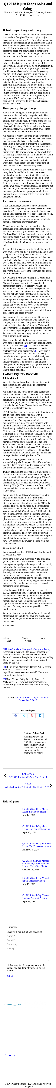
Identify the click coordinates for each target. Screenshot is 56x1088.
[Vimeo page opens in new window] (14, 1055)
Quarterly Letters (24, 697)
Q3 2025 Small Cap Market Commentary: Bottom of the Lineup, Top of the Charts (35, 863)
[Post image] (11, 814)
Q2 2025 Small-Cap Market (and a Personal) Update (35, 879)
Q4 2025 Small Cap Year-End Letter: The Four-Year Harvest (36, 844)
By (41, 697)
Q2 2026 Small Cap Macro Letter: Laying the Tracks (35, 810)
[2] (25, 345)
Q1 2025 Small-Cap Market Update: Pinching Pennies (35, 896)
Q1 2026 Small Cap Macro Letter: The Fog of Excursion (36, 827)
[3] (36, 351)
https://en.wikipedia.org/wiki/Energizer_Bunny (28, 649)
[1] (29, 40)
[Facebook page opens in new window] (5, 1055)
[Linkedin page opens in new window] (10, 1055)
